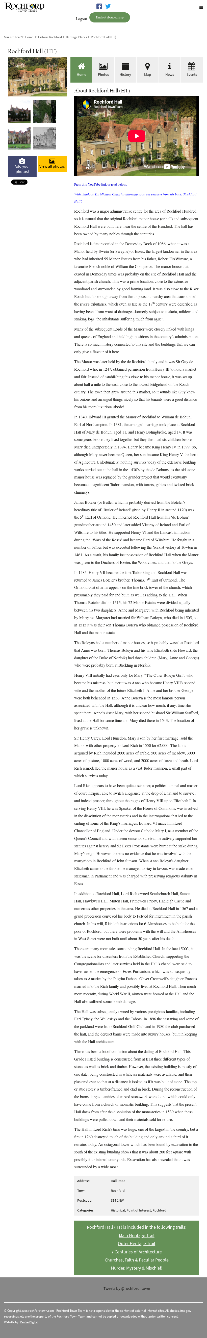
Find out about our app (109, 17)
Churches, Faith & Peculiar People (137, 1260)
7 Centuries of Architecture (136, 1252)
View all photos (52, 166)
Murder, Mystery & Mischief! (136, 1268)
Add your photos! (22, 169)
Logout (81, 19)
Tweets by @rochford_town (127, 1288)
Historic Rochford (50, 37)
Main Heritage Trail (136, 1235)
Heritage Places (76, 37)
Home (29, 37)
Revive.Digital (29, 1322)
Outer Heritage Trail (136, 1244)
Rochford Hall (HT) (103, 37)
